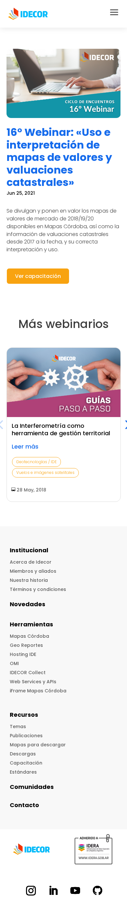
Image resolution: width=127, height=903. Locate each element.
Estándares (23, 772)
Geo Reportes (26, 645)
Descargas (23, 754)
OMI (14, 663)
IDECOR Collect (28, 672)
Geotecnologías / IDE (36, 462)
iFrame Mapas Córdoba (38, 690)
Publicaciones (26, 735)
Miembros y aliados (33, 571)
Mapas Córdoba (29, 636)
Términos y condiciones (38, 589)
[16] (64, 83)
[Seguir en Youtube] (75, 890)
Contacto (24, 805)
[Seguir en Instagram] (31, 890)
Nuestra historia (29, 580)
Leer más (25, 446)
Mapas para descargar (38, 744)
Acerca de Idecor (30, 562)
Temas (18, 726)
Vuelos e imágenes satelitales (45, 472)
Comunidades (32, 787)
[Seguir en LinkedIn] (53, 890)
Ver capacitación (38, 276)
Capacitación (26, 763)
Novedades (27, 604)
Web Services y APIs (33, 681)
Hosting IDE (23, 654)
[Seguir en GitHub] (97, 890)
